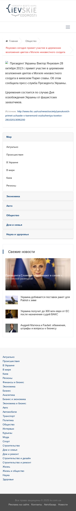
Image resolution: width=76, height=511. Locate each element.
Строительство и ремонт (17, 462)
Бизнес (7, 390)
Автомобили (10, 411)
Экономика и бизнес (14, 403)
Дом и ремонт (11, 454)
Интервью (8, 428)
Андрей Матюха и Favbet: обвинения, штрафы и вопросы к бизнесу (43, 327)
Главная (13, 41)
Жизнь (6, 466)
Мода (6, 437)
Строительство (11, 445)
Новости (63, 504)
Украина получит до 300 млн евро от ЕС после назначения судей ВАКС (45, 313)
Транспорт (9, 416)
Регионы (11, 185)
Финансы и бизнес (13, 382)
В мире (10, 170)
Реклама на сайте (18, 504)
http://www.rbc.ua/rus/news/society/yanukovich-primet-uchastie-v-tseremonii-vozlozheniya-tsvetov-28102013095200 (37, 115)
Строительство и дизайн (17, 458)
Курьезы (7, 432)
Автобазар (50, 504)
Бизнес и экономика (14, 399)
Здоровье (8, 479)
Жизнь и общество (13, 470)
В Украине (12, 162)
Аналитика (9, 394)
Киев (9, 177)
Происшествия (14, 154)
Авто (5, 407)
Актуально (12, 146)
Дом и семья (10, 449)
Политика (8, 420)
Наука (6, 475)
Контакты (36, 504)
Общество (30, 41)
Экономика (9, 386)
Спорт (6, 441)
